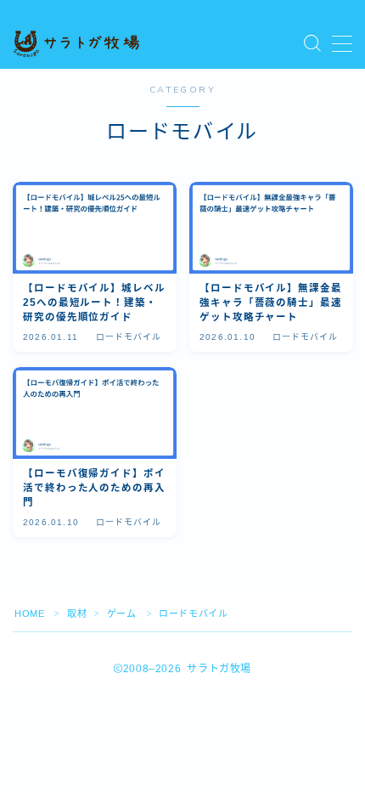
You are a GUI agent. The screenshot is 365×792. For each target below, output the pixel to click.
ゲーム (122, 613)
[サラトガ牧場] (76, 44)
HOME (29, 613)
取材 (77, 613)
